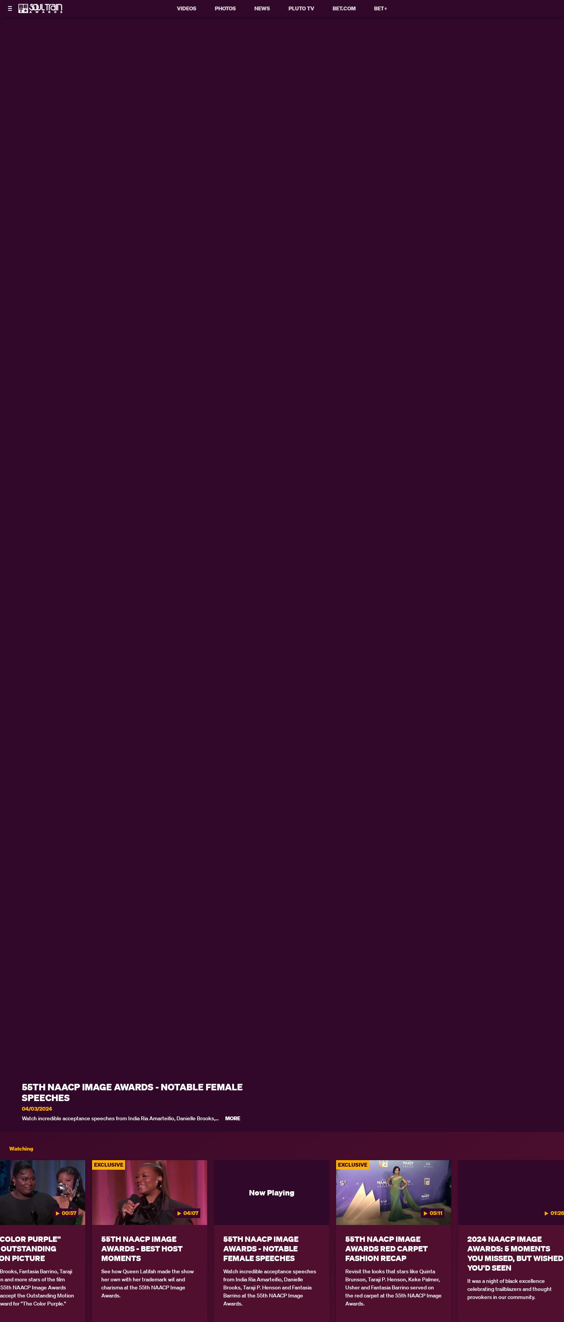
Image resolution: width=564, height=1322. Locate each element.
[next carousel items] (549, 1208)
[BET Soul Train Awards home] (40, 11)
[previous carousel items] (14, 1208)
